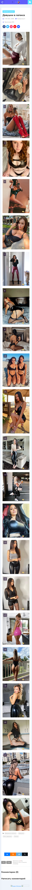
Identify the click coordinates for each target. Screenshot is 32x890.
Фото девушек (7, 836)
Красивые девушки (9, 11)
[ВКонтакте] (7, 854)
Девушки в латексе (10, 833)
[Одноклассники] (13, 854)
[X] (25, 854)
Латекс (16, 836)
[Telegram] (19, 854)
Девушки (21, 833)
